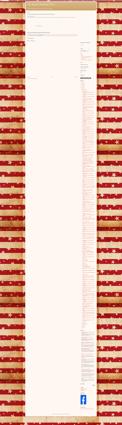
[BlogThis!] (39, 35)
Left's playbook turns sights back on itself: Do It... (88, 238)
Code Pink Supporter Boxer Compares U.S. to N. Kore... (88, 195)
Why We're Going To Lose (85, 364)
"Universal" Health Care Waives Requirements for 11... (88, 273)
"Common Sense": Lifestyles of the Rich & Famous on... (88, 95)
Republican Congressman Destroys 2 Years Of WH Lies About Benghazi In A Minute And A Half (87, 343)
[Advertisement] (52, 69)
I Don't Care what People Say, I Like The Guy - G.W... (88, 188)
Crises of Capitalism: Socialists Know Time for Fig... (88, 145)
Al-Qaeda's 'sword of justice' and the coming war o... (88, 282)
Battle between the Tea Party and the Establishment (87, 120)
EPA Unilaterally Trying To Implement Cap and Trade (88, 184)
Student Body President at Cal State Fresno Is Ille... (88, 212)
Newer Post (28, 76)
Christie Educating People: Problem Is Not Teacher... (88, 151)
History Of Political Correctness (85, 57)
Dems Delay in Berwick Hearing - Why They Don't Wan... (88, 229)
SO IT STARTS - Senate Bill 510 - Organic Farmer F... (88, 97)
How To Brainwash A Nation (86, 290)
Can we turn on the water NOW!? (86, 216)
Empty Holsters (84, 263)
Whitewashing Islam (85, 264)
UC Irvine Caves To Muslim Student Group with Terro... (88, 235)
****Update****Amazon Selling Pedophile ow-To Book (88, 302)
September (83, 323)
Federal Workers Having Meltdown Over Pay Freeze (88, 104)
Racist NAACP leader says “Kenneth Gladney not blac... (88, 280)
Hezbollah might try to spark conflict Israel (88, 154)
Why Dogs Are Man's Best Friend (86, 98)
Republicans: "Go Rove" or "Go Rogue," (87, 168)
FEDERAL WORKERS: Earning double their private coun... (88, 295)
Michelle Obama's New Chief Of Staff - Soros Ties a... (88, 232)
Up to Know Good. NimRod (86, 165)
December (83, 89)
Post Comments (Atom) (34, 78)
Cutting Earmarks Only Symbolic (86, 159)
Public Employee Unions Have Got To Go (88, 161)
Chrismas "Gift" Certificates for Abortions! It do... (88, 220)
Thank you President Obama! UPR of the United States (87, 93)
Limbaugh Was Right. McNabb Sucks (87, 160)
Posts (82, 44)
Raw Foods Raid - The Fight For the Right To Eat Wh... (88, 205)
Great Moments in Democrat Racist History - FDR (88, 257)
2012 (82, 86)
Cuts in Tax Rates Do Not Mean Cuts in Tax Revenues (88, 102)
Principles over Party (85, 274)
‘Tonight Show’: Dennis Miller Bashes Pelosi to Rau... (88, 215)
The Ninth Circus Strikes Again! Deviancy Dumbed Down (88, 108)
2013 (82, 84)
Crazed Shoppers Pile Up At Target (87, 118)
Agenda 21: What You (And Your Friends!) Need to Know (88, 378)
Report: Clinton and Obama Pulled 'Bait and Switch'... (88, 134)
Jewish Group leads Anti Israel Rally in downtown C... (87, 248)
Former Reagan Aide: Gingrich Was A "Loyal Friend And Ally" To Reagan (87, 348)
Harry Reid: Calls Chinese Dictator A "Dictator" (87, 373)
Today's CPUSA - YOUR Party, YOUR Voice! (88, 312)
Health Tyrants (84, 125)
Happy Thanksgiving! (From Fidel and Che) (88, 129)
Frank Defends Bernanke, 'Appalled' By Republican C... (87, 163)
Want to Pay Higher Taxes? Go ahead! (87, 126)
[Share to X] (40, 35)
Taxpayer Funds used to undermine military (88, 275)
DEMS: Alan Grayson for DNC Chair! (87, 303)
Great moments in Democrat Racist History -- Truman (88, 255)
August (83, 324)
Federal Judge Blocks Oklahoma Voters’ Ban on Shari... (88, 316)
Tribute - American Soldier (86, 304)
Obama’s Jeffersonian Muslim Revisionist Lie (88, 123)
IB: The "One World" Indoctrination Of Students (87, 207)
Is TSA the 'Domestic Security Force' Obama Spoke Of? (88, 132)
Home (52, 76)
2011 (82, 87)
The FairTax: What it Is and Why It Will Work (87, 111)
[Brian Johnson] (83, 404)
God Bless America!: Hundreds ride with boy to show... (88, 243)
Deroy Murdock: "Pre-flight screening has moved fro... (87, 122)
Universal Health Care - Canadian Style (86, 59)
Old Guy (83, 390)
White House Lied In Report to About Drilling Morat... (88, 297)
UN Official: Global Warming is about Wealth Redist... (88, 197)
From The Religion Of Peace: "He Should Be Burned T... (88, 286)
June (83, 327)
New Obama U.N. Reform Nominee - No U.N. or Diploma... (88, 227)
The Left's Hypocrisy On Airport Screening (88, 141)
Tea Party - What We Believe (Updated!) (86, 56)
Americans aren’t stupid (85, 109)
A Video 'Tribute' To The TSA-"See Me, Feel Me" (88, 178)
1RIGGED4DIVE (84, 389)
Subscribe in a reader (83, 68)
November (83, 91)
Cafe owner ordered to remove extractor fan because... (88, 308)
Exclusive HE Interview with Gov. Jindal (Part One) (88, 153)
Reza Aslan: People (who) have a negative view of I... (88, 277)
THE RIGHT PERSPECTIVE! (41, 4)
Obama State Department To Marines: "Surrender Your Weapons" (88, 332)
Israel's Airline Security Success (86, 210)
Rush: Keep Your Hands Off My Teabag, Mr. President (88, 167)
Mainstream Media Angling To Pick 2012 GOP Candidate (87, 306)
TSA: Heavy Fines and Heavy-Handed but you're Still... (88, 176)
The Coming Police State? (85, 246)
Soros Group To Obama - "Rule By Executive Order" (88, 314)
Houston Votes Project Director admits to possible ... (87, 245)
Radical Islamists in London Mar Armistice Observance (88, 284)
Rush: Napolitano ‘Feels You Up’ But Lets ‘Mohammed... (88, 241)
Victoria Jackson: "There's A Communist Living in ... (87, 191)
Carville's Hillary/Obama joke (86, 201)
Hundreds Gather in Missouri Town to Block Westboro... (88, 310)
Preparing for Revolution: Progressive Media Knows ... (88, 143)
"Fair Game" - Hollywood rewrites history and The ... (88, 318)
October (83, 322)
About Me (82, 58)
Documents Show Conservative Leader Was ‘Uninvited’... (88, 138)
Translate (87, 51)
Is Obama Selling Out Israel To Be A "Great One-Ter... (88, 172)
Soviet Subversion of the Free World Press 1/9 (88, 287)
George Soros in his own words (86, 213)
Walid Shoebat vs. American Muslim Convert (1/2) (87, 354)
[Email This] (38, 35)
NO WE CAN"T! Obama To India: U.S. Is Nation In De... (88, 320)
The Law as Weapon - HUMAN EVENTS (88, 236)
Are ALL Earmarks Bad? (85, 221)
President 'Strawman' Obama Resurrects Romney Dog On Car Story (88, 359)
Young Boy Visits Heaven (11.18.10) (87, 189)
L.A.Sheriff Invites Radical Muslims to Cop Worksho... (88, 203)
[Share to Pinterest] (42, 35)
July (83, 326)
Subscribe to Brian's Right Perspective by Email (87, 408)
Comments (83, 45)
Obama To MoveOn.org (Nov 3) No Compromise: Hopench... (87, 266)
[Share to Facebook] (41, 35)
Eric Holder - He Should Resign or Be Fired (88, 117)
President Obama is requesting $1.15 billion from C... (88, 113)
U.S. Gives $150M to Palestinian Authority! (88, 293)
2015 (82, 82)
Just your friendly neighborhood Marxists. (88, 251)
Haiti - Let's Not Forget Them (86, 149)
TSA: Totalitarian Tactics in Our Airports (87, 208)
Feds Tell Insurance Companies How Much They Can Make (88, 136)
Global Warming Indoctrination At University (88, 233)
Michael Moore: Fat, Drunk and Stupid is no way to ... (88, 182)
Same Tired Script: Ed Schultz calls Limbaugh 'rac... (88, 269)
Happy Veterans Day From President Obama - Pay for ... (88, 292)
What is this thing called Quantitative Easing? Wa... (88, 271)
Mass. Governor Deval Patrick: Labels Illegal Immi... (88, 225)
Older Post (76, 76)
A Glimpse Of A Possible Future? (85, 369)
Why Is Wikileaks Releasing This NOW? (87, 106)
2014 (82, 83)
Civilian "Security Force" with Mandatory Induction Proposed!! (87, 337)
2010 (82, 88)
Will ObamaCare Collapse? (85, 130)
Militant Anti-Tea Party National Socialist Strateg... (87, 253)
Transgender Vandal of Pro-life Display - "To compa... (88, 199)
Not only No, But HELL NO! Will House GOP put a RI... (88, 174)
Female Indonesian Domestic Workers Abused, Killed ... (88, 180)
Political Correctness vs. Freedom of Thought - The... (88, 262)
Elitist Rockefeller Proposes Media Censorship (88, 218)
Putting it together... (85, 258)
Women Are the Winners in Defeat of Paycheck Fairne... (87, 193)
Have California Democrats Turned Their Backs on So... (87, 100)
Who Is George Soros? (85, 260)
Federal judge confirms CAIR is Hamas (87, 140)
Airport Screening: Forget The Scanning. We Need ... (88, 223)
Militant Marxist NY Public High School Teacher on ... (87, 147)
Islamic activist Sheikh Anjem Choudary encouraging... (87, 156)
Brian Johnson (82, 394)
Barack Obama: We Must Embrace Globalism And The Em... (88, 299)
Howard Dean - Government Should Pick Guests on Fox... (87, 115)
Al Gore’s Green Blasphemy (86, 127)
